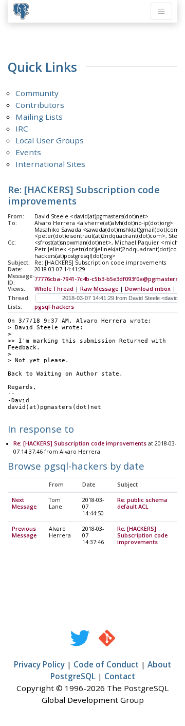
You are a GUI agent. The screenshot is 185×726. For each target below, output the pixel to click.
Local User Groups (49, 140)
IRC (21, 128)
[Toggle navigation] (161, 11)
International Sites (50, 164)
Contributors (39, 105)
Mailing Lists (39, 116)
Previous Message (24, 532)
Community (37, 93)
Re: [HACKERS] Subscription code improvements (79, 443)
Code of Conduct (106, 664)
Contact (119, 676)
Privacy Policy (39, 664)
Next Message (24, 503)
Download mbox (148, 288)
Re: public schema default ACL (142, 503)
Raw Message (99, 288)
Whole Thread (53, 288)
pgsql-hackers (54, 306)
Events (28, 152)
